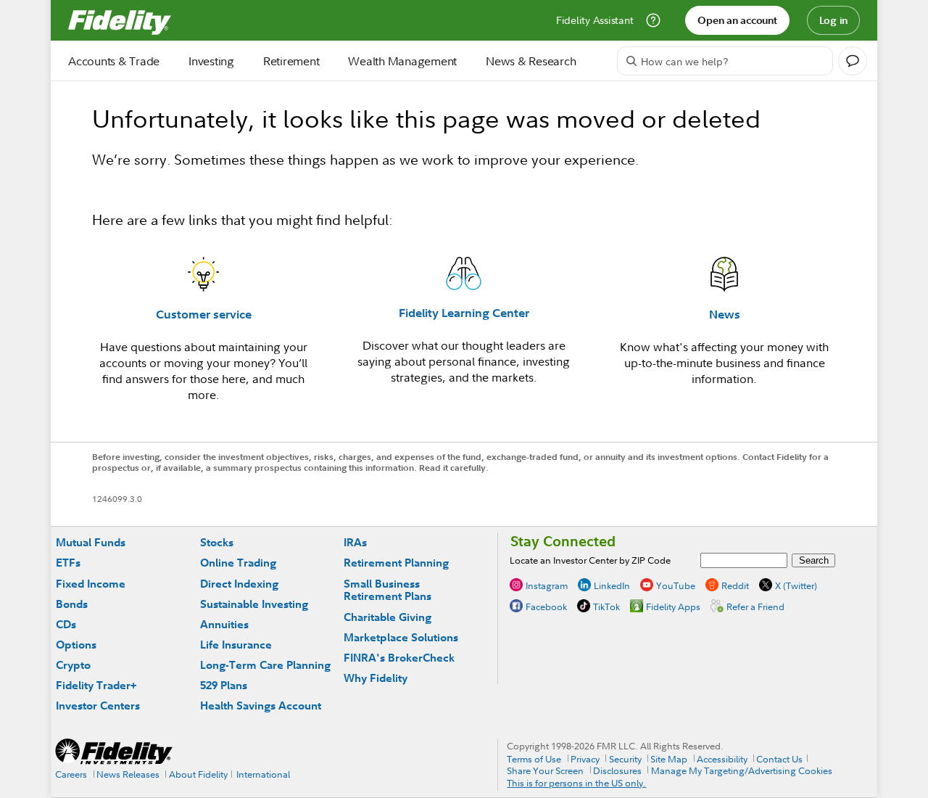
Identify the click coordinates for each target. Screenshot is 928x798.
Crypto (73, 665)
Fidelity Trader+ (96, 685)
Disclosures (617, 770)
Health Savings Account (260, 705)
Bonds (72, 604)
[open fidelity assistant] (852, 60)
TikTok (606, 606)
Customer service (204, 314)
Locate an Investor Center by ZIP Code (590, 560)
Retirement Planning (396, 562)
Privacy (585, 759)
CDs (66, 624)
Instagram (547, 585)
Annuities (224, 624)
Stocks (216, 542)
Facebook (546, 606)
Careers (71, 774)
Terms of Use (534, 759)
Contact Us (779, 759)
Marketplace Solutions (401, 637)
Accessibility (722, 759)
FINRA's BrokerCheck (399, 658)
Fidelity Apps (673, 606)
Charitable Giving (387, 617)
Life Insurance (236, 644)
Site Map (668, 759)
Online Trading (238, 562)
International (263, 774)
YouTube (675, 585)
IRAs (355, 542)
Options (76, 644)
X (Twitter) (796, 585)
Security (625, 759)
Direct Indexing (239, 584)
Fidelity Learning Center (464, 312)
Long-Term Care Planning (265, 665)
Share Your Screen (545, 770)
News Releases (128, 774)
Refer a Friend (755, 606)
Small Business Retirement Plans (387, 590)
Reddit (735, 585)
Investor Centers (98, 705)
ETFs (68, 562)
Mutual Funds (90, 542)
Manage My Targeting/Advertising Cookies (741, 770)
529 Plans (223, 685)
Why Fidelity (375, 678)
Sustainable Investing (254, 604)
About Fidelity (198, 774)
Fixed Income (90, 584)
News (724, 314)
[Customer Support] (653, 20)
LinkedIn (612, 585)
